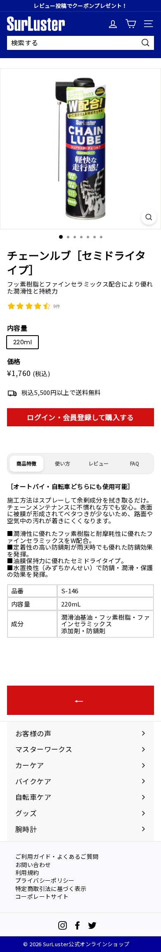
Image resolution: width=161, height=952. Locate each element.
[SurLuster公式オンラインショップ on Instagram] (62, 925)
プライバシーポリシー (45, 880)
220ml (22, 342)
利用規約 (27, 872)
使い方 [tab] (62, 463)
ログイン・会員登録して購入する (80, 417)
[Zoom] (148, 217)
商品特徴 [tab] (27, 463)
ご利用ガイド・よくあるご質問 (56, 856)
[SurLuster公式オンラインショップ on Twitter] (92, 925)
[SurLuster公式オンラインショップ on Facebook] (77, 925)
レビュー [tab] (98, 463)
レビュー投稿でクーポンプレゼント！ (80, 5)
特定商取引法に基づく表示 (51, 888)
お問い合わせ (33, 864)
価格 (14, 361)
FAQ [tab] (134, 463)
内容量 (17, 328)
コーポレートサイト (42, 896)
